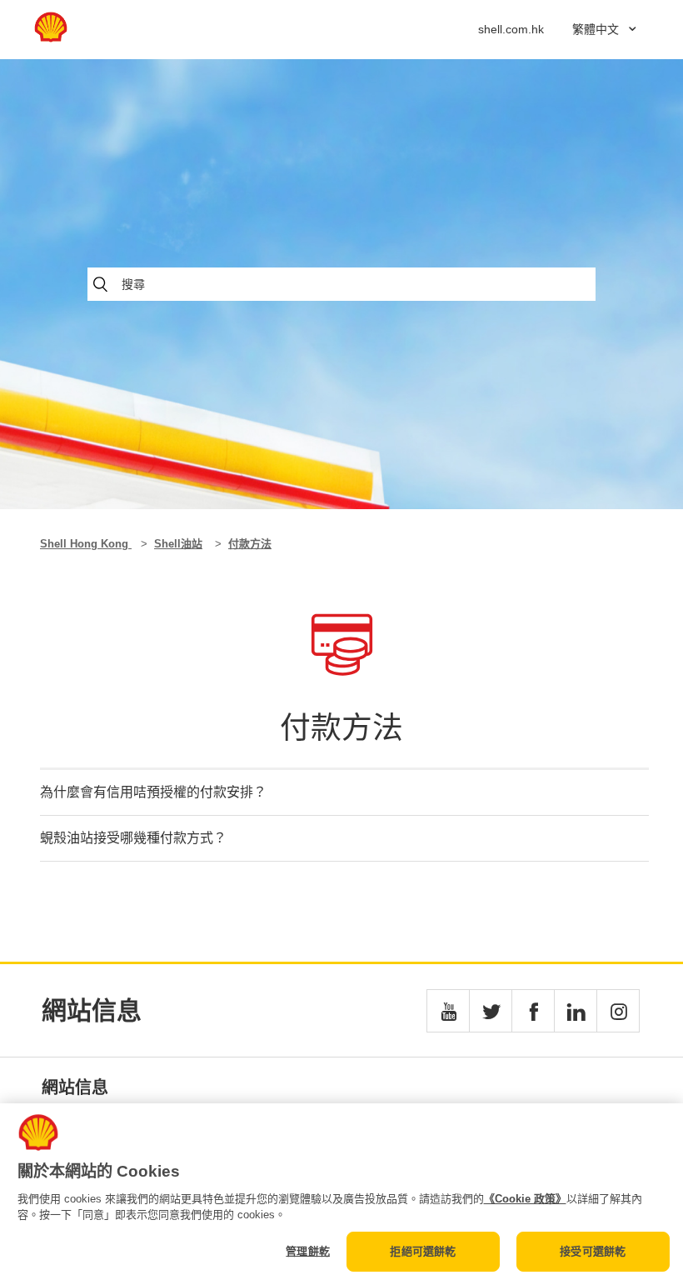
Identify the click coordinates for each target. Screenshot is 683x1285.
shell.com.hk (511, 29)
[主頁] (50, 38)
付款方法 (250, 544)
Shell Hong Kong (86, 544)
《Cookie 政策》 (525, 1198)
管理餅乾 (308, 1251)
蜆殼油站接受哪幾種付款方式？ (133, 838)
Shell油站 (178, 544)
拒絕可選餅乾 (423, 1251)
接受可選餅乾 (593, 1251)
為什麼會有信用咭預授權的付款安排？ (153, 792)
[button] (448, 1010)
